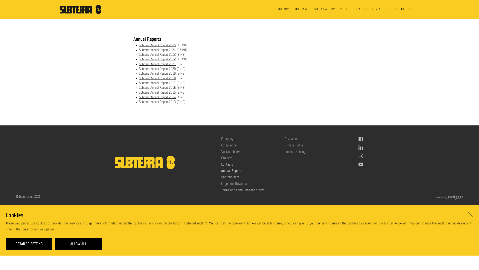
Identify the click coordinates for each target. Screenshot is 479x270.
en (402, 9)
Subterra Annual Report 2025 (157, 45)
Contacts (378, 9)
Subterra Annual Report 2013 (157, 102)
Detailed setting (29, 244)
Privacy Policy (294, 145)
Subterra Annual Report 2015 (157, 92)
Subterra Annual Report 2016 (157, 87)
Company (283, 9)
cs (396, 9)
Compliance (301, 9)
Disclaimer (292, 139)
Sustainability (324, 9)
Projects (346, 9)
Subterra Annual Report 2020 (157, 69)
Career (362, 9)
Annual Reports (231, 170)
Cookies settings (296, 151)
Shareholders (230, 177)
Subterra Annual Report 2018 (157, 78)
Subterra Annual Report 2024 (157, 50)
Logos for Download (234, 183)
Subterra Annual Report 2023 (157, 54)
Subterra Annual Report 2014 (157, 97)
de (409, 9)
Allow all (78, 244)
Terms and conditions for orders (243, 190)
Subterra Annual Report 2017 (157, 83)
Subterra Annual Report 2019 (157, 73)
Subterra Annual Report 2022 (157, 59)
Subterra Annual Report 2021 (157, 64)
